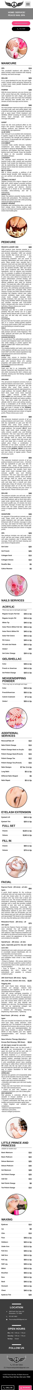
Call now (22, 29)
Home (11, 12)
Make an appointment (21, 23)
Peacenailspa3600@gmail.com (18, 1319)
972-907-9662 (13, 1316)
